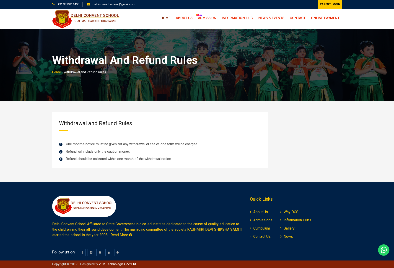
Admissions (262, 220)
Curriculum (261, 228)
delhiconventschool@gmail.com (114, 4)
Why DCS (291, 212)
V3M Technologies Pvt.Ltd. (117, 264)
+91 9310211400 (68, 4)
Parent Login (330, 4)
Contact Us (262, 236)
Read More (120, 235)
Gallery (289, 228)
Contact (298, 18)
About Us (260, 212)
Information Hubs (297, 220)
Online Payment (325, 18)
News (288, 236)
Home (165, 18)
